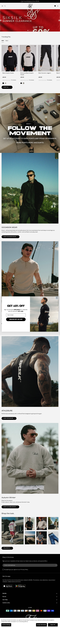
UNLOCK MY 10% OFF (16, 319)
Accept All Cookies (41, 624)
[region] (30, 623)
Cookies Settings (6, 624)
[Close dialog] (57, 298)
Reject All (53, 624)
